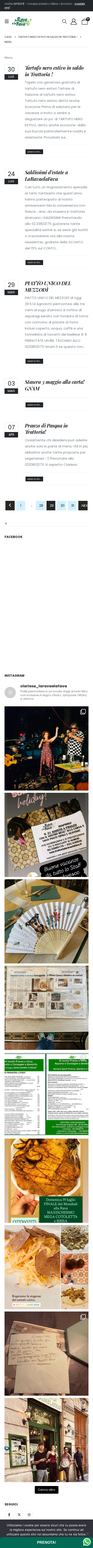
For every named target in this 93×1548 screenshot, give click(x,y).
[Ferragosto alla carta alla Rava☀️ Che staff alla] (46, 1094)
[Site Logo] (22, 21)
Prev (10, 505)
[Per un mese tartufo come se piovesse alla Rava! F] (46, 1267)
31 (72, 505)
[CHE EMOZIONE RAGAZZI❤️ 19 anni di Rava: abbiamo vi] (46, 1440)
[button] (8, 21)
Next (85, 505)
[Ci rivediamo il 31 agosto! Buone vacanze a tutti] (46, 835)
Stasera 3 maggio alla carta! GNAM (54, 385)
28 (41, 505)
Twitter (19, 1514)
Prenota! (46, 1542)
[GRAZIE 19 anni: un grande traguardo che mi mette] (46, 1354)
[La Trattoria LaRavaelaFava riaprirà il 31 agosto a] (46, 748)
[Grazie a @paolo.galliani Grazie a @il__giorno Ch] (46, 1008)
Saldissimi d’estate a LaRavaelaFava (46, 175)
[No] (87, 1533)
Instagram (29, 1514)
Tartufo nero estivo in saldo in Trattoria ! (54, 71)
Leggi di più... (34, 151)
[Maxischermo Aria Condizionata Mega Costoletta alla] (46, 1181)
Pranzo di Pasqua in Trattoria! (46, 428)
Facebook (9, 1514)
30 (62, 505)
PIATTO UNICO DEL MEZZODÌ (48, 286)
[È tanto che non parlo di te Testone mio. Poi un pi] (46, 921)
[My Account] (73, 22)
